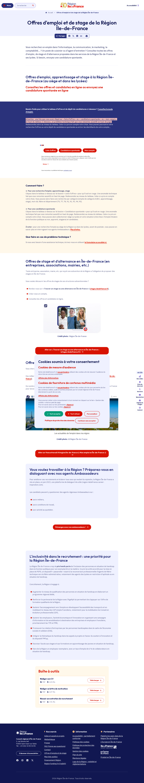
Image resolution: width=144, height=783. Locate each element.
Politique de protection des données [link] (59, 420)
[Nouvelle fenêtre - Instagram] (22, 760)
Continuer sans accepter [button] (87, 420)
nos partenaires (63, 372)
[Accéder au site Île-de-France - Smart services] (113, 747)
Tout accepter (55, 414)
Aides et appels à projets (54, 736)
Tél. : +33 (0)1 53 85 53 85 (26, 746)
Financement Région (52, 760)
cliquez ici (69, 405)
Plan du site (77, 755)
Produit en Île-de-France (111, 757)
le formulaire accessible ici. (96, 242)
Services (140, 392)
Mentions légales (79, 758)
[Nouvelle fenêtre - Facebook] (17, 760)
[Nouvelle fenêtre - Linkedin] (27, 760)
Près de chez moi (140, 385)
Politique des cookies (80, 742)
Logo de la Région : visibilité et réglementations (84, 762)
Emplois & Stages (140, 403)
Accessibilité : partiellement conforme (83, 737)
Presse (47, 743)
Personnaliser (92, 414)
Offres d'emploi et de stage (55, 753)
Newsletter (139, 397)
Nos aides (140, 379)
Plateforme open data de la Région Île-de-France (112, 737)
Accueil (50, 13)
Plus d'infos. (75, 229)
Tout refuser (75, 414)
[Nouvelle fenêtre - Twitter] (32, 760)
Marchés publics (51, 757)
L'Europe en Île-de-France (111, 742)
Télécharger (94, 680)
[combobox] (25, 5)
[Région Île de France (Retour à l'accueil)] (72, 5)
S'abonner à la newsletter (28, 753)
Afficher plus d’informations (48, 378)
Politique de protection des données (83, 746)
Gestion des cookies (80, 751)
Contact (140, 410)
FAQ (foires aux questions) (54, 746)
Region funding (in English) (55, 763)
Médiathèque (49, 739)
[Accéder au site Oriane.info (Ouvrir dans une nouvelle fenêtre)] (113, 752)
